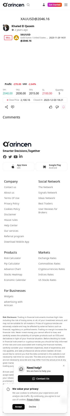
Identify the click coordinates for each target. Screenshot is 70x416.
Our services (11, 230)
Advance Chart (12, 269)
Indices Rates (46, 274)
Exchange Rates (47, 258)
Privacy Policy (11, 203)
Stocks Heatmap (13, 274)
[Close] (64, 366)
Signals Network (47, 192)
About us (9, 192)
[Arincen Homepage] (13, 5)
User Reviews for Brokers (47, 210)
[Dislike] (57, 107)
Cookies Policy (12, 209)
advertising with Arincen (13, 303)
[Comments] (12, 107)
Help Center (11, 225)
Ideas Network (46, 198)
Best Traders (45, 203)
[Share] (6, 107)
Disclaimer (10, 214)
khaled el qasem (23, 26)
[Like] (50, 107)
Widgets (8, 296)
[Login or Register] (44, 4)
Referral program (14, 236)
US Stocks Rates (47, 280)
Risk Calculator (12, 258)
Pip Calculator (12, 263)
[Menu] (66, 5)
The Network (45, 187)
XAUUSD (25, 34)
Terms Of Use (11, 198)
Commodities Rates (49, 263)
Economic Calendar (15, 280)
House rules (11, 219)
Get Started (54, 4)
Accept (18, 406)
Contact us (10, 187)
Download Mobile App (16, 241)
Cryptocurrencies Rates (51, 269)
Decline (32, 406)
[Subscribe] (63, 107)
